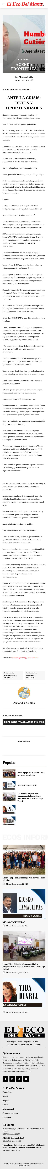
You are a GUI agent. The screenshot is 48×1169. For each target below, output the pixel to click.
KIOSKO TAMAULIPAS (27, 785)
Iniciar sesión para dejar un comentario (24, 722)
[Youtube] (26, 1079)
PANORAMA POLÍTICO (30, 677)
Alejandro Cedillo (26, 77)
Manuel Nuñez (11, 884)
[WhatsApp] (32, 747)
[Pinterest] (27, 747)
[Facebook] (15, 747)
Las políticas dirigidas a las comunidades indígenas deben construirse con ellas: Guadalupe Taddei (24, 966)
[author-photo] (4, 884)
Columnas (24, 59)
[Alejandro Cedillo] (24, 693)
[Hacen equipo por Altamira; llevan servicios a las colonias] (9, 773)
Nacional (7, 1150)
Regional (6, 1134)
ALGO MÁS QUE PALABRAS (10, 677)
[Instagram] (12, 1079)
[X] (21, 747)
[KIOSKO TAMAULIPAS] (9, 785)
